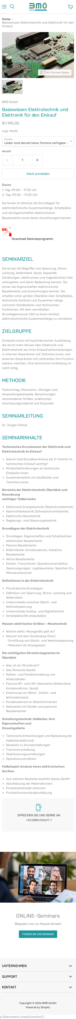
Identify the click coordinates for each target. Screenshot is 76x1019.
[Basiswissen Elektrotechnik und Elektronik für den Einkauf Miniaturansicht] (12, 86)
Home (6, 19)
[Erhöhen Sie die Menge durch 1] (37, 160)
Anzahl (6, 151)
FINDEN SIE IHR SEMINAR (38, 934)
